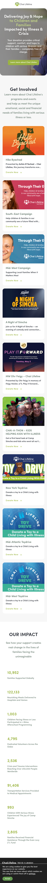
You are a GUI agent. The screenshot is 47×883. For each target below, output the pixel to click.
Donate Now (12, 172)
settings (32, 874)
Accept (7, 878)
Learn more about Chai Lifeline (23, 62)
